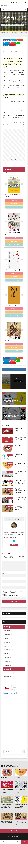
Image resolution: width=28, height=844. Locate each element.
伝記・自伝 (8, 638)
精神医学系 (8, 646)
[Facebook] (6, 40)
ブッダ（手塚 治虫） (20, 446)
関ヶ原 (7, 340)
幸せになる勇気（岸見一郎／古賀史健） (20, 438)
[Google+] (19, 40)
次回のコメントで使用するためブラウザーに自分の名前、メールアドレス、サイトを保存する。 (14, 592)
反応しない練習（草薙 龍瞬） (20, 472)
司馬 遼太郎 (20, 24)
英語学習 (8, 657)
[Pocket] (12, 43)
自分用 (8, 32)
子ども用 (8, 669)
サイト (3, 584)
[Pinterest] (13, 45)
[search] (25, 9)
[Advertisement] (14, 143)
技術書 (7, 653)
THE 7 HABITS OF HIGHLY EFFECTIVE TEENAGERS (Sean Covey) (7, 791)
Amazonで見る (14, 200)
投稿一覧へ (13, 544)
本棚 (2, 5)
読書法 (7, 661)
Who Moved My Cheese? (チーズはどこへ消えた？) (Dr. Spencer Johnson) (21, 806)
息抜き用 (8, 665)
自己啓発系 (13, 24)
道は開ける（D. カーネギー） (20, 429)
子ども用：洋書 (9, 676)
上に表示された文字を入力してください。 (10, 595)
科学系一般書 (8, 649)
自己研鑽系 (8, 634)
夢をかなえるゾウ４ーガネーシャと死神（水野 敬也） (20, 508)
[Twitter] (13, 40)
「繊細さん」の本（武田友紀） (20, 455)
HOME (3, 32)
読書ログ (14, 2)
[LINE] (17, 43)
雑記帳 (5, 5)
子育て (7, 642)
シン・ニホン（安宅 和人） (20, 464)
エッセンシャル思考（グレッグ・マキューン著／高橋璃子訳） (20, 482)
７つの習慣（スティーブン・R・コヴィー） (20, 498)
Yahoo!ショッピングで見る (14, 244)
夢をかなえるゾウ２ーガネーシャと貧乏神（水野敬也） (20, 490)
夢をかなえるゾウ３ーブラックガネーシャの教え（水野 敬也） (20, 823)
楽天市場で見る (14, 203)
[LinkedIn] (6, 45)
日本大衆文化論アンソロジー (13, 305)
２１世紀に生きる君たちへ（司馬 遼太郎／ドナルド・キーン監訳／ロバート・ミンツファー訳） (7, 807)
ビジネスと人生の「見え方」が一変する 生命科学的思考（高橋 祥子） (20, 791)
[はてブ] (6, 43)
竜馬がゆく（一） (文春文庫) (12, 270)
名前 (3, 573)
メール (4, 579)
